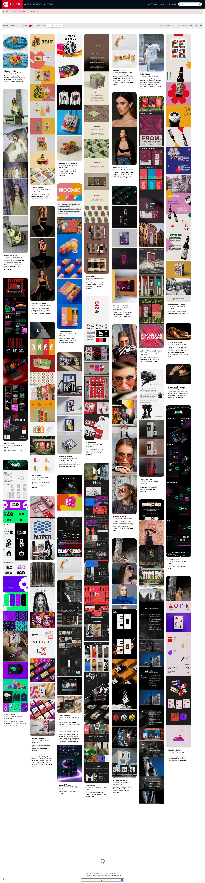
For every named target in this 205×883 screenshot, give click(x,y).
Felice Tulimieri (65, 716)
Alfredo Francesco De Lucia (151, 351)
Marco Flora (90, 276)
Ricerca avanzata (55, 25)
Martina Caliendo (120, 167)
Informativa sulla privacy (101, 875)
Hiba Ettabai (145, 74)
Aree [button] (5, 25)
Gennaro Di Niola (65, 456)
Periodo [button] (26, 25)
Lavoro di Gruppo (175, 342)
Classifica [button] (40, 25)
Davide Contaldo (38, 738)
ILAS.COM (49, 4)
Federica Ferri (173, 560)
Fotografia (15, 73)
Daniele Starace (119, 516)
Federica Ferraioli (38, 303)
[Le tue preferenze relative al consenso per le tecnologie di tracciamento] (4, 879)
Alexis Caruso (9, 715)
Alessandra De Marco (176, 305)
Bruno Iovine (9, 443)
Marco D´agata (65, 785)
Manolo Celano (119, 70)
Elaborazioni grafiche (65, 460)
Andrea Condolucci (120, 306)
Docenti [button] (14, 25)
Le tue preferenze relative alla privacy (108, 880)
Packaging (89, 280)
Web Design (16, 445)
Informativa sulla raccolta (89, 880)
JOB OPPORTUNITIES (34, 4)
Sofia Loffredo (146, 479)
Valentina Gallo (174, 750)
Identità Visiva (35, 191)
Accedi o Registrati (169, 4)
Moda (157, 76)
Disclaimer (88, 875)
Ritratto (131, 169)
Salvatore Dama (10, 256)
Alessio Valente (37, 188)
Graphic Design (44, 189)
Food (21, 73)
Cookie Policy (116, 875)
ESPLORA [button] (153, 4)
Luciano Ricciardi (65, 332)
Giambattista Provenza (68, 163)
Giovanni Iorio (10, 71)
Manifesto (143, 354)
